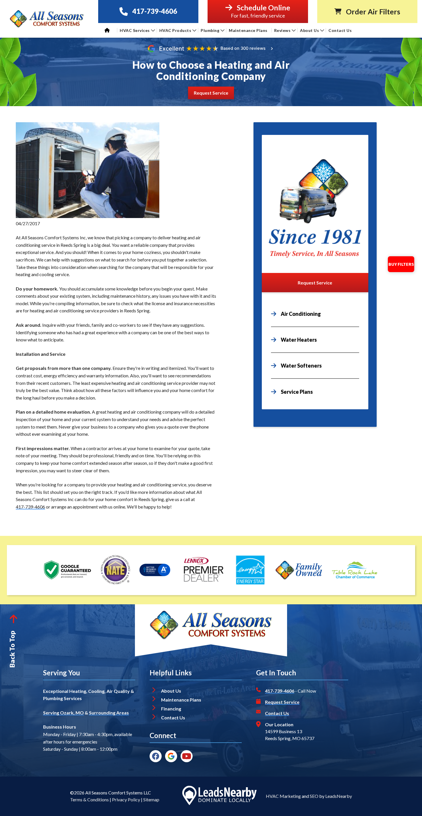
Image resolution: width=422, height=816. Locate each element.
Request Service (282, 702)
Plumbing (210, 30)
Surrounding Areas (109, 712)
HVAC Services (135, 30)
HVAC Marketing (283, 796)
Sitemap (151, 799)
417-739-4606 (154, 11)
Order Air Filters (373, 11)
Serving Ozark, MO (63, 712)
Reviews (282, 30)
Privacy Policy (126, 799)
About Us (309, 30)
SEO (314, 796)
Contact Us (340, 30)
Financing (171, 708)
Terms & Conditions (89, 799)
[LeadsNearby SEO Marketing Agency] (219, 796)
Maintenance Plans (248, 30)
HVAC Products (175, 30)
